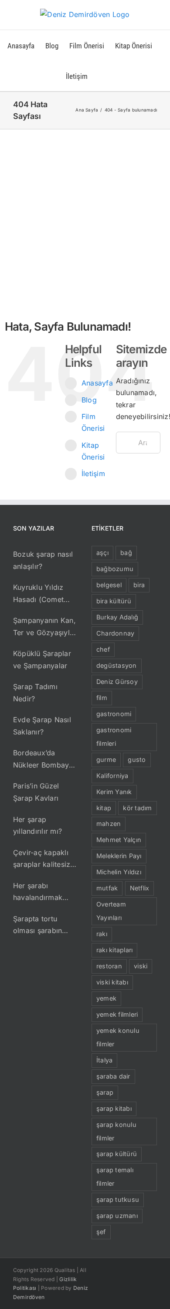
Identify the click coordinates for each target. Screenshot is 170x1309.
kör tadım (137, 808)
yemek (106, 998)
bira (139, 585)
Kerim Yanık (114, 791)
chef (103, 649)
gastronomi (113, 713)
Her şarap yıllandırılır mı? (37, 825)
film (101, 697)
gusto (137, 759)
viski (140, 966)
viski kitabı (112, 982)
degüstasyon (116, 665)
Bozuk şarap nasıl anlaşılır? (43, 560)
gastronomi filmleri (113, 736)
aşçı (102, 552)
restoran (109, 966)
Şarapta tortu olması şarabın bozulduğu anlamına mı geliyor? (37, 925)
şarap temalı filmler (114, 1176)
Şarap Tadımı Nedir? (35, 692)
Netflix (140, 888)
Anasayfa (97, 383)
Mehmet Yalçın (118, 839)
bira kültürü (113, 601)
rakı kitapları (114, 950)
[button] (101, 76)
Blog (89, 400)
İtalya (104, 1060)
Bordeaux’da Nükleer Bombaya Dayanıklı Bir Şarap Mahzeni (45, 759)
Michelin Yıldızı (118, 872)
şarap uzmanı (117, 1215)
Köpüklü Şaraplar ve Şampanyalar (42, 659)
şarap (104, 1092)
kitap (103, 808)
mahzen (108, 823)
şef (101, 1231)
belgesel (109, 585)
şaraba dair (113, 1076)
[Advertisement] (85, 219)
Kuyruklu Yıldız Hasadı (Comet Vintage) (38, 594)
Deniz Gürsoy (117, 681)
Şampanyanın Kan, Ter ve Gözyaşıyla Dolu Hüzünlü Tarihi (44, 627)
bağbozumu (114, 568)
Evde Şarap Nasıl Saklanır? (42, 725)
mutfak (107, 888)
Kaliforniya (112, 775)
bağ (126, 552)
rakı (101, 933)
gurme (106, 759)
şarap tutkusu (117, 1199)
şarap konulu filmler (116, 1131)
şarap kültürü (116, 1153)
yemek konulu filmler (117, 1037)
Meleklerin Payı (119, 855)
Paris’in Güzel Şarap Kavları (36, 791)
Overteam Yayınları (111, 910)
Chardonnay (115, 633)
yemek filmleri (117, 1014)
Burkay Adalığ (117, 617)
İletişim (93, 473)
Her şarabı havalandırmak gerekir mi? (37, 892)
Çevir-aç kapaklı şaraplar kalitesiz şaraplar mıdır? (41, 859)
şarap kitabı (114, 1108)
